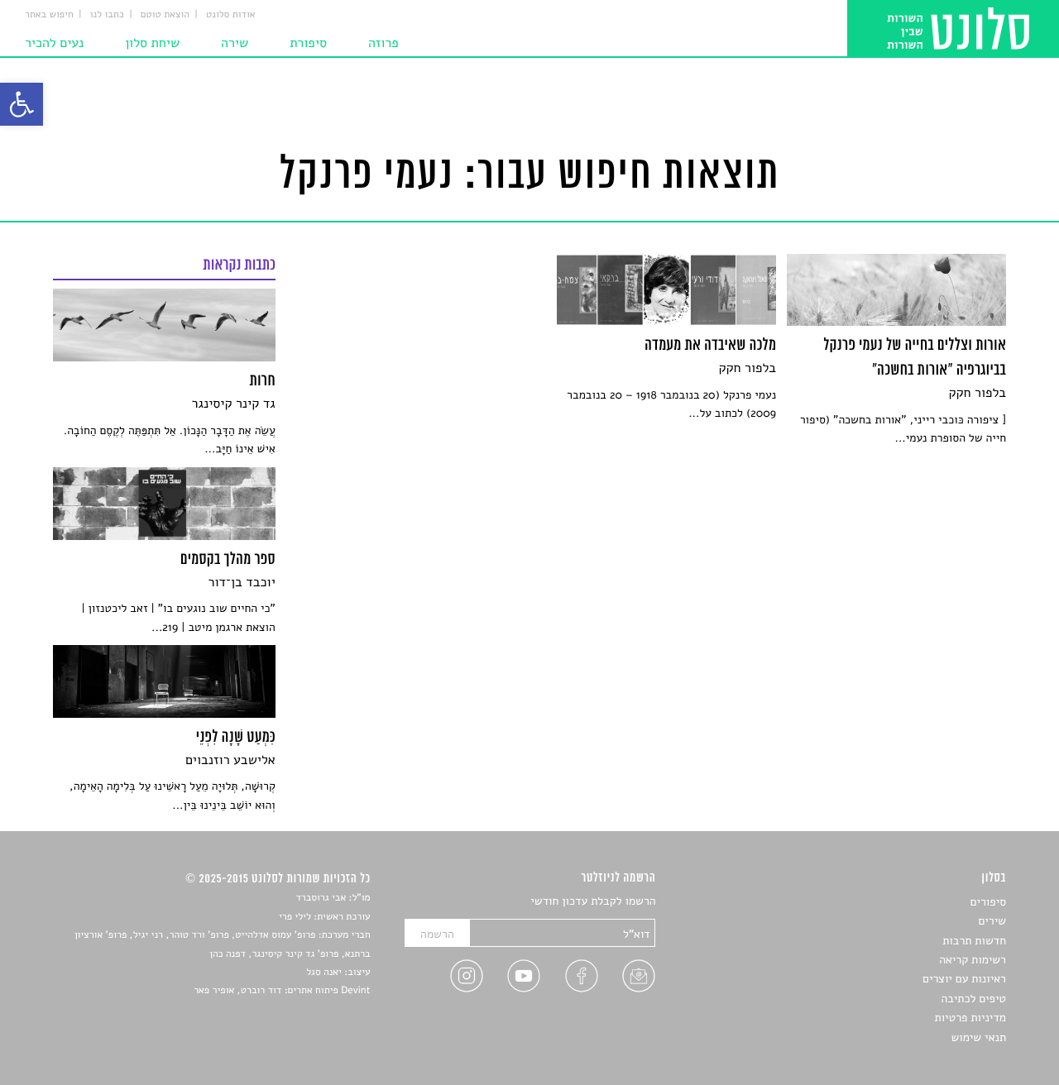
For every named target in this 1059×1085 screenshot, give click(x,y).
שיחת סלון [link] (152, 43)
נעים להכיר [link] (54, 43)
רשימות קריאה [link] (972, 960)
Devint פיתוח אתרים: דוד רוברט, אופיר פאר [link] (282, 990)
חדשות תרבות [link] (974, 941)
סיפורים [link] (988, 902)
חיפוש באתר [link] (49, 15)
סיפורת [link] (308, 43)
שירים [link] (992, 921)
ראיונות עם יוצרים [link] (964, 979)
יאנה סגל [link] (324, 972)
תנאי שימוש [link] (978, 1037)
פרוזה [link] (383, 43)
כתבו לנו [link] (107, 15)
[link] (21, 104)
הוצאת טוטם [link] (165, 15)
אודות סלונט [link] (231, 15)
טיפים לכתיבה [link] (973, 998)
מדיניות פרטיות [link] (970, 1017)
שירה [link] (234, 43)
